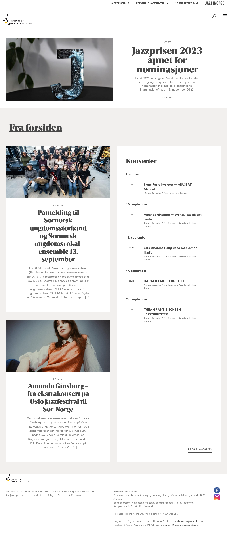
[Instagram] (217, 499)
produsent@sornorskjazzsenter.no (180, 524)
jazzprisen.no (120, 3)
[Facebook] (217, 492)
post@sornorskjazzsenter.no (187, 521)
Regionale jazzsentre (150, 3)
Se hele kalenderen (200, 449)
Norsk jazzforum (186, 3)
